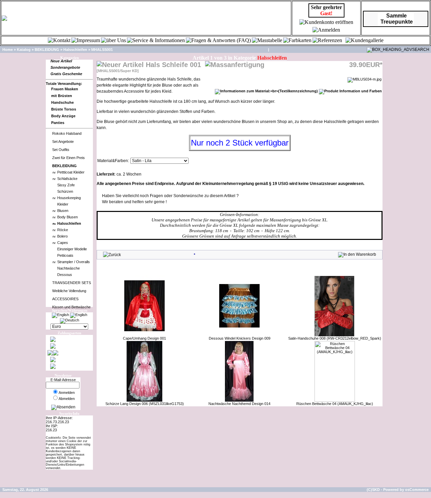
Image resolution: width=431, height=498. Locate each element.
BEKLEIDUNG (47, 50)
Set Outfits (60, 150)
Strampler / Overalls (73, 262)
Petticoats (65, 255)
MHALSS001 (102, 50)
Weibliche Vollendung (69, 291)
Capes (62, 243)
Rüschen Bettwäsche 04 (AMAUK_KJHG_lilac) (334, 404)
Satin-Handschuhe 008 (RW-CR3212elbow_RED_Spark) (334, 338)
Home (7, 50)
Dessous (64, 275)
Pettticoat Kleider (71, 172)
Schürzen (65, 191)
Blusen (62, 211)
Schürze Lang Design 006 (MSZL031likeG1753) (144, 404)
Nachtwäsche (68, 268)
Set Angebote (63, 141)
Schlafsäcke (67, 179)
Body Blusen (67, 217)
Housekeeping (69, 198)
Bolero (62, 236)
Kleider (62, 204)
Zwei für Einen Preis (68, 158)
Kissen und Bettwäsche (71, 307)
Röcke (62, 230)
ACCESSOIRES (65, 299)
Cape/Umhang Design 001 (144, 338)
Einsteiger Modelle (72, 249)
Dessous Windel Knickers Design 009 (239, 338)
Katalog (24, 50)
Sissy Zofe (66, 185)
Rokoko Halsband (66, 133)
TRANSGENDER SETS (71, 283)
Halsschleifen (75, 50)
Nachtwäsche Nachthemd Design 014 (239, 404)
